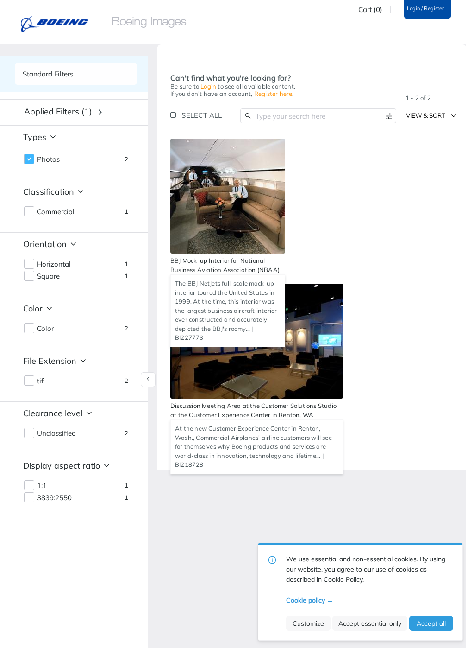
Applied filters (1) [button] (58, 111)
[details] (227, 196)
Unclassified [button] (56, 433)
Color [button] (45, 328)
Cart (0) (370, 10)
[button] (389, 116)
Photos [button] (48, 159)
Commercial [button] (56, 212)
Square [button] (48, 276)
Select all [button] (201, 115)
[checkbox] (276, 147)
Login (208, 86)
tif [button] (40, 381)
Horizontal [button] (54, 264)
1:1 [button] (42, 486)
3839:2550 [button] (54, 498)
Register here (273, 93)
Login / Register (425, 9)
